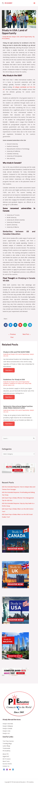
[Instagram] (7, 769)
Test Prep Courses (8, 741)
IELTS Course (7, 759)
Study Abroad (7, 36)
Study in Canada (7, 728)
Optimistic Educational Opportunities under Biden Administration (18, 407)
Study (26, 383)
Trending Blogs (7, 743)
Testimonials (6, 748)
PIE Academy (6, 751)
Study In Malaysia (8, 726)
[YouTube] (10, 769)
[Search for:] (19, 438)
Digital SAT (6, 756)
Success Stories (7, 764)
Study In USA (6, 731)
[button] (6, 325)
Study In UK (6, 733)
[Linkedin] (13, 769)
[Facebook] (4, 769)
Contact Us (6, 766)
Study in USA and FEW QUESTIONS (16, 352)
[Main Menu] (34, 3)
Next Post (27, 334)
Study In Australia (8, 723)
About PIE (5, 754)
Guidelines (6, 383)
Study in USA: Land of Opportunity (22, 36)
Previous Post (12, 334)
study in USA (11, 385)
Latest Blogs (6, 746)
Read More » (8, 370)
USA (7, 356)
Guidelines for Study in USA (14, 380)
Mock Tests (6, 761)
